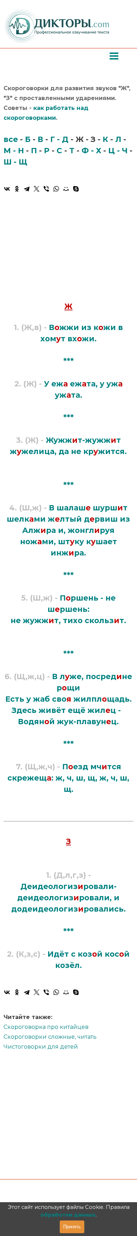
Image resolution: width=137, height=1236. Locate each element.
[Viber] (46, 189)
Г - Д (59, 139)
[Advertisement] (68, 246)
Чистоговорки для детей (41, 1046)
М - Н (14, 150)
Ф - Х (91, 150)
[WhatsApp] (56, 189)
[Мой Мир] (66, 189)
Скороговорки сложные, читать (50, 1036)
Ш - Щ (15, 161)
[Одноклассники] (17, 189)
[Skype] (76, 189)
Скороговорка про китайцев (46, 1027)
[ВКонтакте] (7, 189)
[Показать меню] (113, 55)
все (11, 139)
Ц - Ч (118, 150)
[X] (36, 189)
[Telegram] (26, 189)
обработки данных (68, 1215)
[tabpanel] (68, 126)
